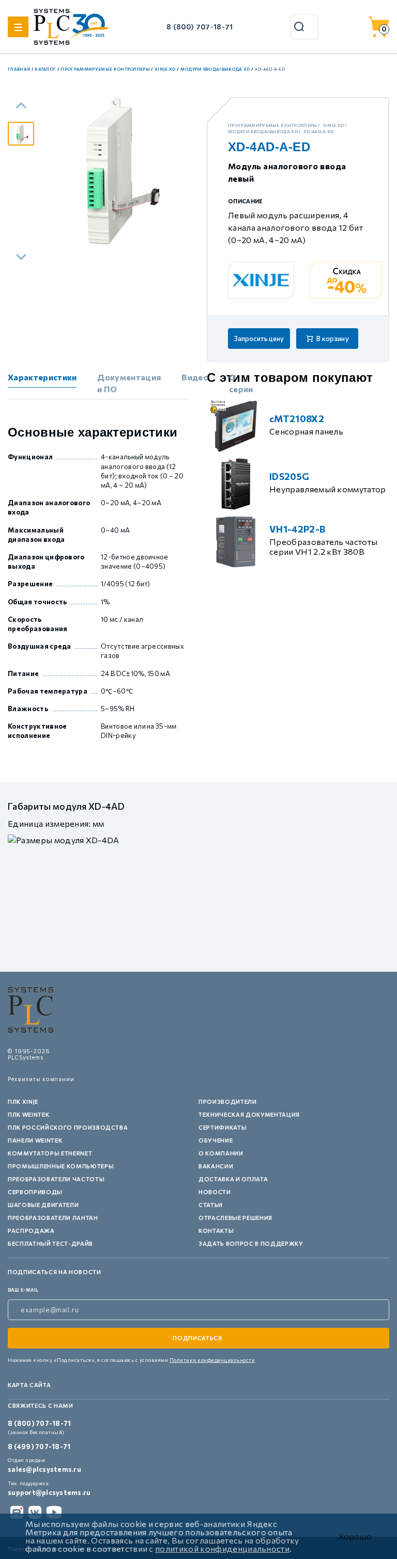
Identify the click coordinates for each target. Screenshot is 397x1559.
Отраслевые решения (235, 1217)
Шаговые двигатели (43, 1204)
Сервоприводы (35, 1191)
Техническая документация (249, 1114)
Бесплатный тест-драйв (50, 1243)
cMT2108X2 (296, 418)
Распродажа (31, 1230)
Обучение (215, 1140)
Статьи (210, 1204)
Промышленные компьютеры (61, 1166)
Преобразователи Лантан (53, 1217)
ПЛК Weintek (28, 1114)
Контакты (216, 1230)
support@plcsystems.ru (49, 1492)
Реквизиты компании (41, 1078)
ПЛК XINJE (23, 1101)
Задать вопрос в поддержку (250, 1243)
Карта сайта (29, 1384)
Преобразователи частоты (56, 1179)
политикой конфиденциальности (222, 1548)
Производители (227, 1101)
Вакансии (215, 1166)
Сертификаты (222, 1127)
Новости (214, 1191)
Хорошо (355, 1536)
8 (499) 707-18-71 (39, 1446)
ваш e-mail (23, 1290)
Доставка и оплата (233, 1179)
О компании (220, 1153)
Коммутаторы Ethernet (50, 1153)
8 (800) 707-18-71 (199, 26)
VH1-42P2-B (297, 529)
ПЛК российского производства (68, 1127)
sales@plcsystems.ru (44, 1469)
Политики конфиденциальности (212, 1360)
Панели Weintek (35, 1140)
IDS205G (289, 476)
